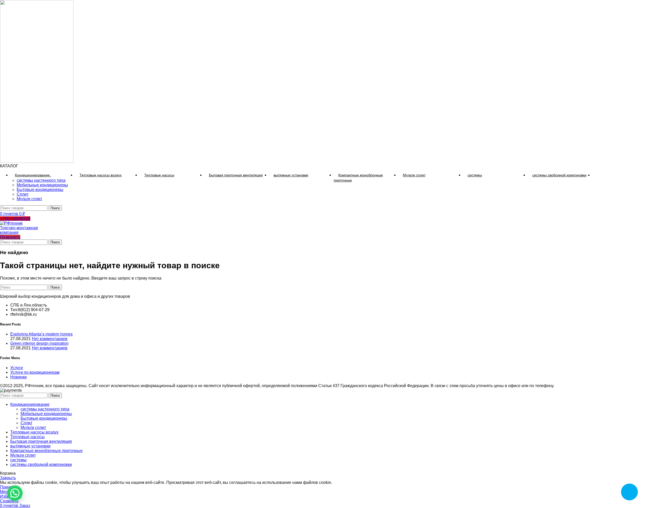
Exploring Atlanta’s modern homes (41, 334)
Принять (8, 487)
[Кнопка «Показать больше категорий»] (597, 175)
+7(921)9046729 (15, 218)
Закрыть (8, 478)
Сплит (22, 194)
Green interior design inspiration (39, 343)
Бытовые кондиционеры (40, 189)
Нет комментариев (49, 339)
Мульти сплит (29, 199)
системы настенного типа (41, 180)
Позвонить (10, 237)
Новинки (18, 377)
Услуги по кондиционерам (35, 372)
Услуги (16, 368)
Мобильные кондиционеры (42, 185)
